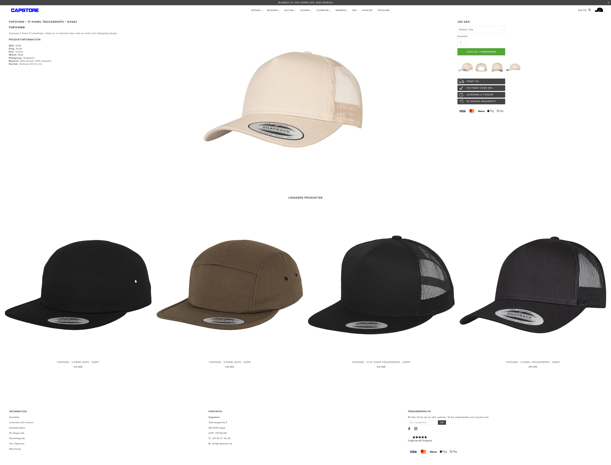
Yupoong (17, 27)
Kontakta (14, 417)
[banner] (25, 9)
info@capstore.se (222, 443)
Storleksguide (17, 438)
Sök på (582, 10)
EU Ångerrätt (16, 433)
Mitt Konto (15, 449)
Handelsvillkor (17, 428)
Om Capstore (17, 443)
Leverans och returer (21, 422)
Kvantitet (462, 36)
